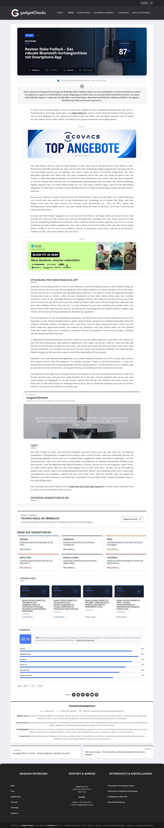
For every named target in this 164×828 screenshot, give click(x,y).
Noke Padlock (78, 113)
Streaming (123, 13)
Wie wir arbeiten (87, 825)
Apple (25, 686)
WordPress (51, 825)
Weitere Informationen (85, 640)
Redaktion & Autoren (72, 825)
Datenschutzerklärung (116, 802)
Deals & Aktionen (140, 13)
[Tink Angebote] (82, 256)
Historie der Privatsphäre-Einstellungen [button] (123, 791)
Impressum (131, 825)
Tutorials (14, 802)
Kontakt (98, 825)
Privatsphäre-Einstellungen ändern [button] (121, 786)
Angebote (14, 813)
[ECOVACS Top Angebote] (82, 144)
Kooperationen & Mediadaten (114, 825)
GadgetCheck (84, 13)
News (59, 13)
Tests (71, 13)
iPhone (40, 686)
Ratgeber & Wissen (103, 13)
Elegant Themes (27, 825)
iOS (33, 686)
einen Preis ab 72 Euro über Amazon (85, 487)
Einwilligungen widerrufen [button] (117, 797)
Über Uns (59, 825)
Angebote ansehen (131, 519)
